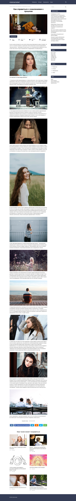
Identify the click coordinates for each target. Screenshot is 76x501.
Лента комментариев (55, 81)
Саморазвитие (46, 2)
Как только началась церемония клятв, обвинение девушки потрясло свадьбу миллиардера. (58, 31)
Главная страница (12, 6)
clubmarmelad (15, 2)
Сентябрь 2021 (54, 57)
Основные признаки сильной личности (18, 487)
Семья (51, 2)
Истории (40, 2)
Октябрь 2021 (53, 56)
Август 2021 (53, 58)
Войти (52, 79)
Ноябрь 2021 (53, 55)
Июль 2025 (53, 53)
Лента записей (54, 80)
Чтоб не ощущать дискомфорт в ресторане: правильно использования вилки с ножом (18, 469)
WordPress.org (53, 83)
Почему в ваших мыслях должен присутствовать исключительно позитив (38, 488)
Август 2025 (53, 52)
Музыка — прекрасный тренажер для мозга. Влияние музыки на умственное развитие (38, 448)
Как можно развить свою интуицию (37, 467)
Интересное (34, 2)
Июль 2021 (53, 60)
